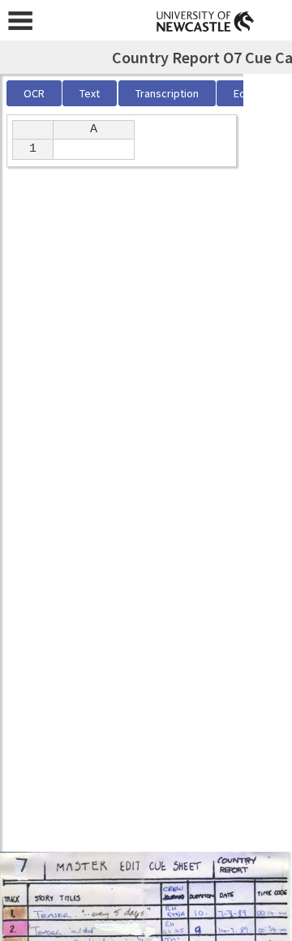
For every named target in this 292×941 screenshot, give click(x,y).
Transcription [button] (167, 93)
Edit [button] (243, 93)
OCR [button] (34, 93)
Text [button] (89, 93)
